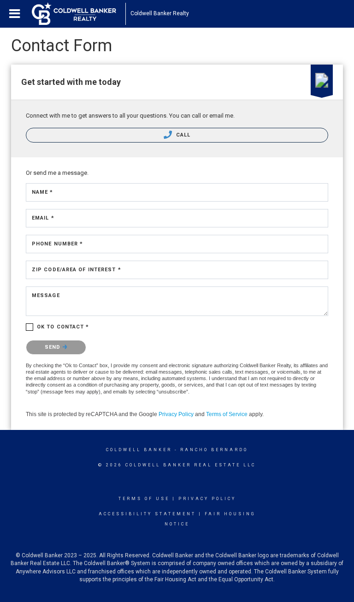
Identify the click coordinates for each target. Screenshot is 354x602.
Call (182, 135)
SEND (54, 347)
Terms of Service (227, 414)
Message (46, 295)
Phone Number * (57, 244)
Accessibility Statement (147, 514)
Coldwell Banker (139, 449)
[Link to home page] (78, 14)
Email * (43, 218)
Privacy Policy (176, 414)
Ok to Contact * (63, 327)
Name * (42, 192)
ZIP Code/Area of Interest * (76, 270)
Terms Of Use (144, 498)
